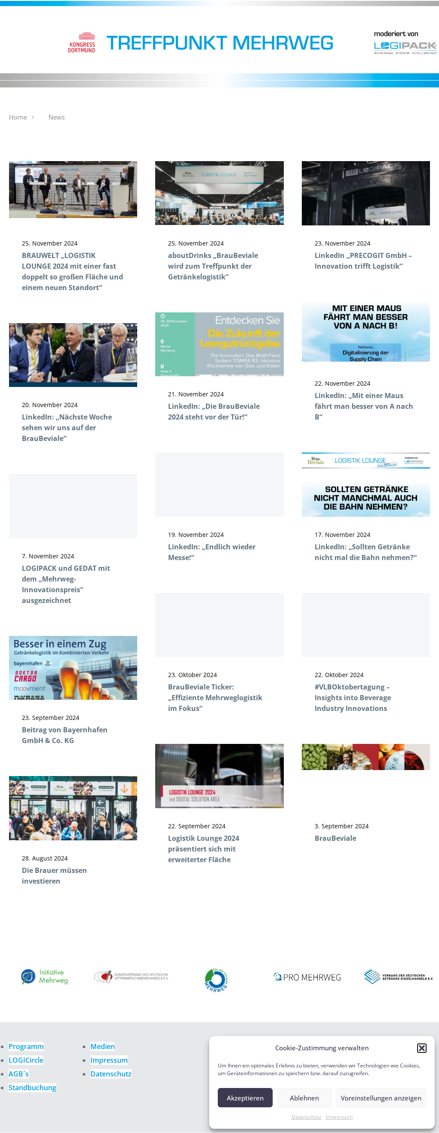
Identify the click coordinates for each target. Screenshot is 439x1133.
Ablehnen (304, 1098)
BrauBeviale (335, 838)
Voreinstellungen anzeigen (381, 1098)
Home (18, 117)
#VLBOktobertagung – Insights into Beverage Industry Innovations (353, 697)
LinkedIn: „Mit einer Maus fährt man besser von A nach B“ (364, 406)
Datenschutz (307, 1117)
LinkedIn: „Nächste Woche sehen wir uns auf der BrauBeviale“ (67, 427)
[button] (422, 1048)
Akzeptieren (245, 1098)
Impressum (339, 1117)
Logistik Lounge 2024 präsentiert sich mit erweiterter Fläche (203, 848)
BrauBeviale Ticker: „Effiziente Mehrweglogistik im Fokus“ (215, 697)
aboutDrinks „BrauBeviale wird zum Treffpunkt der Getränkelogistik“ (213, 266)
